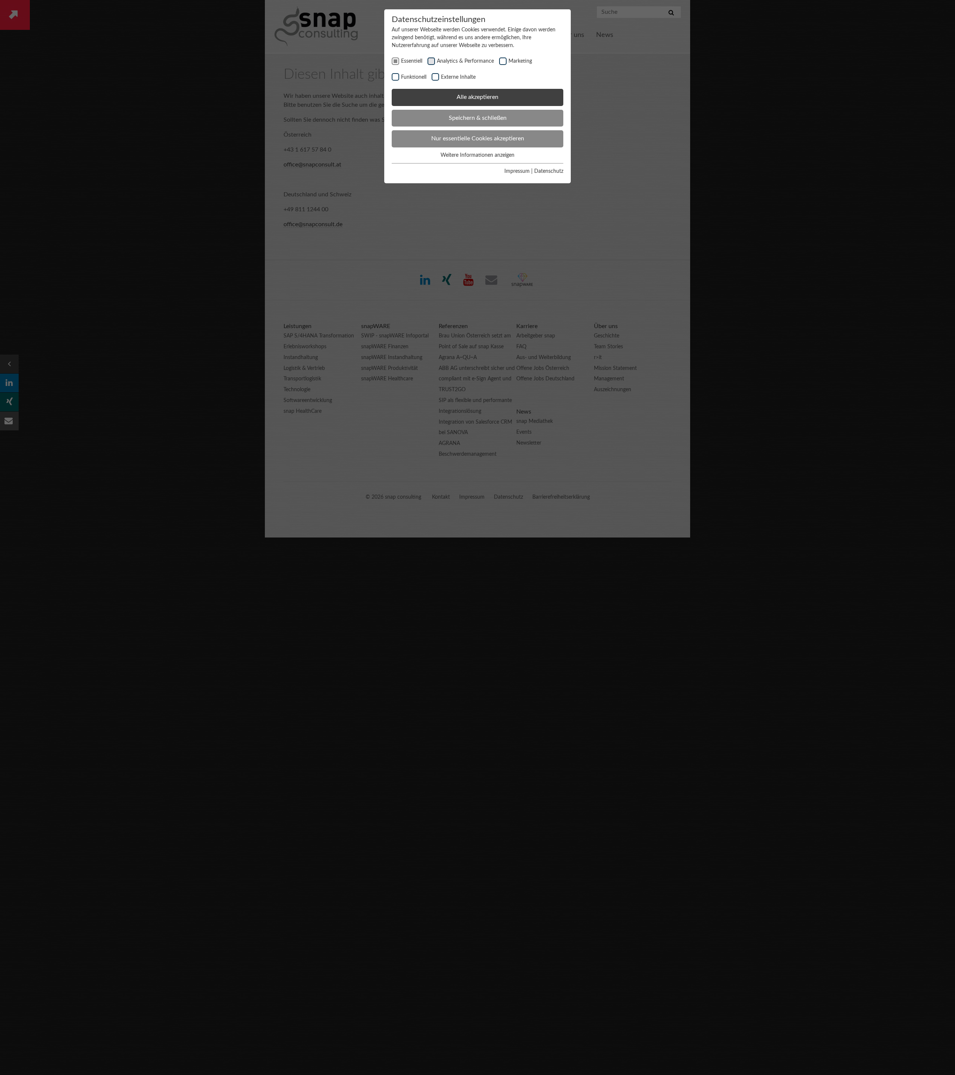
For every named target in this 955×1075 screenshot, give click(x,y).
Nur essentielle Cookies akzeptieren (477, 138)
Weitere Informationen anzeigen (477, 155)
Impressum (517, 171)
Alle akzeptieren (477, 97)
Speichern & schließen (478, 118)
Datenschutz (548, 171)
